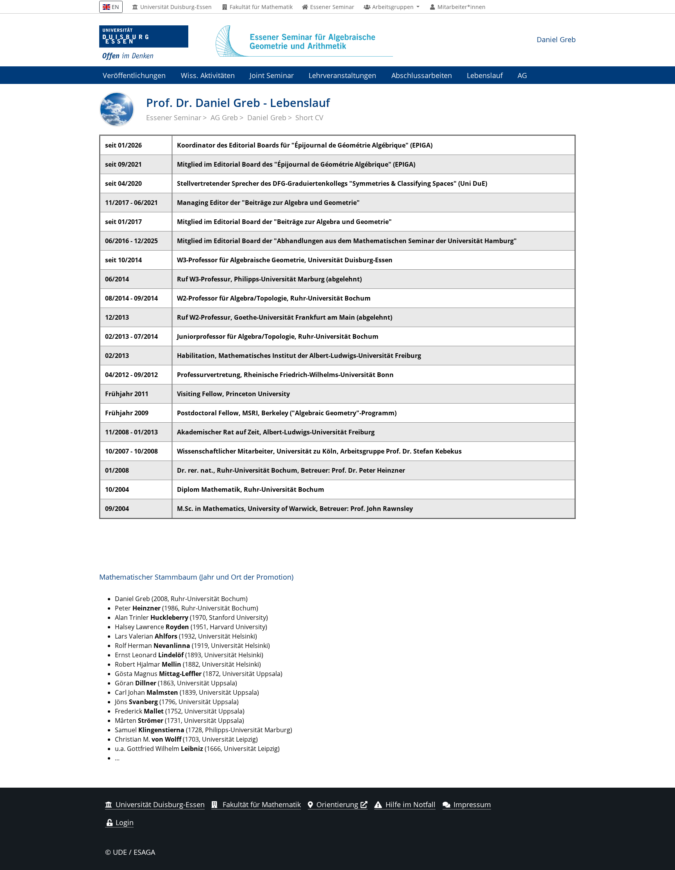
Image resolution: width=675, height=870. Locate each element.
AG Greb (224, 117)
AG (522, 75)
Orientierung (337, 804)
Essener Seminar (173, 117)
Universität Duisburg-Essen (175, 7)
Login (124, 822)
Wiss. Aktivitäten (208, 75)
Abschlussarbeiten (421, 75)
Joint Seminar (272, 75)
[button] (392, 7)
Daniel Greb (556, 39)
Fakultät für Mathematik (260, 7)
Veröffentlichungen (134, 75)
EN (114, 7)
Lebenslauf (485, 75)
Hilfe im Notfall (411, 804)
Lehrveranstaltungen (342, 75)
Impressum (472, 804)
